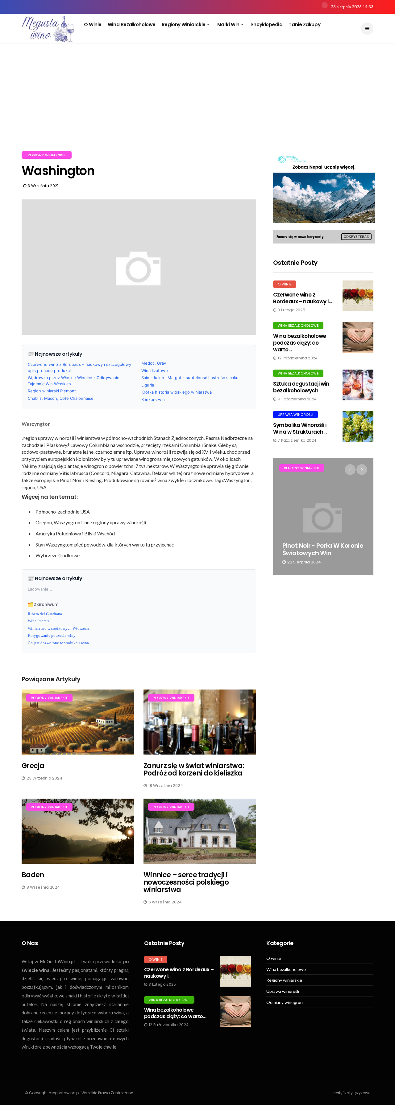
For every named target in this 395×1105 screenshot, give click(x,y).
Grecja (33, 766)
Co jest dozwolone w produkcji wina (58, 643)
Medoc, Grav (153, 363)
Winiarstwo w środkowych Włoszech (58, 628)
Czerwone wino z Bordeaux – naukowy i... (302, 298)
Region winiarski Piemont (52, 390)
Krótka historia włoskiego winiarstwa (176, 392)
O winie (93, 24)
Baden (33, 875)
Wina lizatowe (154, 370)
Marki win (229, 24)
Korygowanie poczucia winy (52, 635)
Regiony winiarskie (184, 24)
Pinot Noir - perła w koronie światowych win (322, 549)
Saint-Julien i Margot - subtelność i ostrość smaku (190, 377)
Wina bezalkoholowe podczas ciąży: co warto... (299, 342)
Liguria (147, 385)
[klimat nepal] (324, 197)
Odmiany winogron (284, 1002)
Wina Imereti (38, 621)
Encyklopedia (267, 24)
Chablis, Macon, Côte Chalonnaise (61, 398)
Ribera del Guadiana (45, 614)
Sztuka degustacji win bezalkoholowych (301, 387)
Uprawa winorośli (295, 414)
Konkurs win (153, 399)
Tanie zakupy (304, 24)
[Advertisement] (197, 105)
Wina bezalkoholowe (132, 24)
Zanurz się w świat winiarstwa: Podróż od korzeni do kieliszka (193, 769)
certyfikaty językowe (351, 1092)
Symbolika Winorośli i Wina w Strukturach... (299, 428)
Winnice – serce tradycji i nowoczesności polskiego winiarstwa (186, 882)
